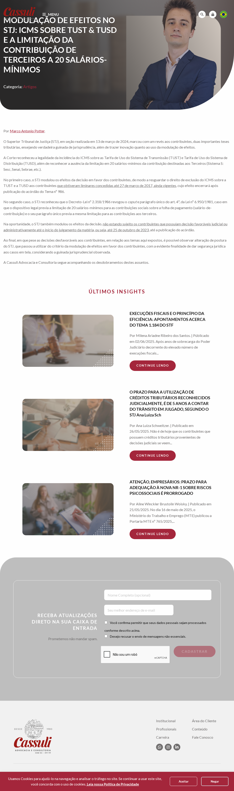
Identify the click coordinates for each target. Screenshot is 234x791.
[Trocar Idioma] (223, 14)
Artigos (30, 86)
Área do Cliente (204, 721)
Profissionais (166, 729)
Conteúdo (199, 729)
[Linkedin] (176, 747)
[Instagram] (168, 747)
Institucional (166, 721)
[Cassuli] (19, 14)
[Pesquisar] (202, 14)
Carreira (162, 737)
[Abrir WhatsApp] (222, 779)
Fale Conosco (202, 737)
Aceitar (184, 781)
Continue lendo (152, 365)
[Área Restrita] (212, 14)
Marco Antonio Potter (27, 131)
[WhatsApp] (159, 747)
